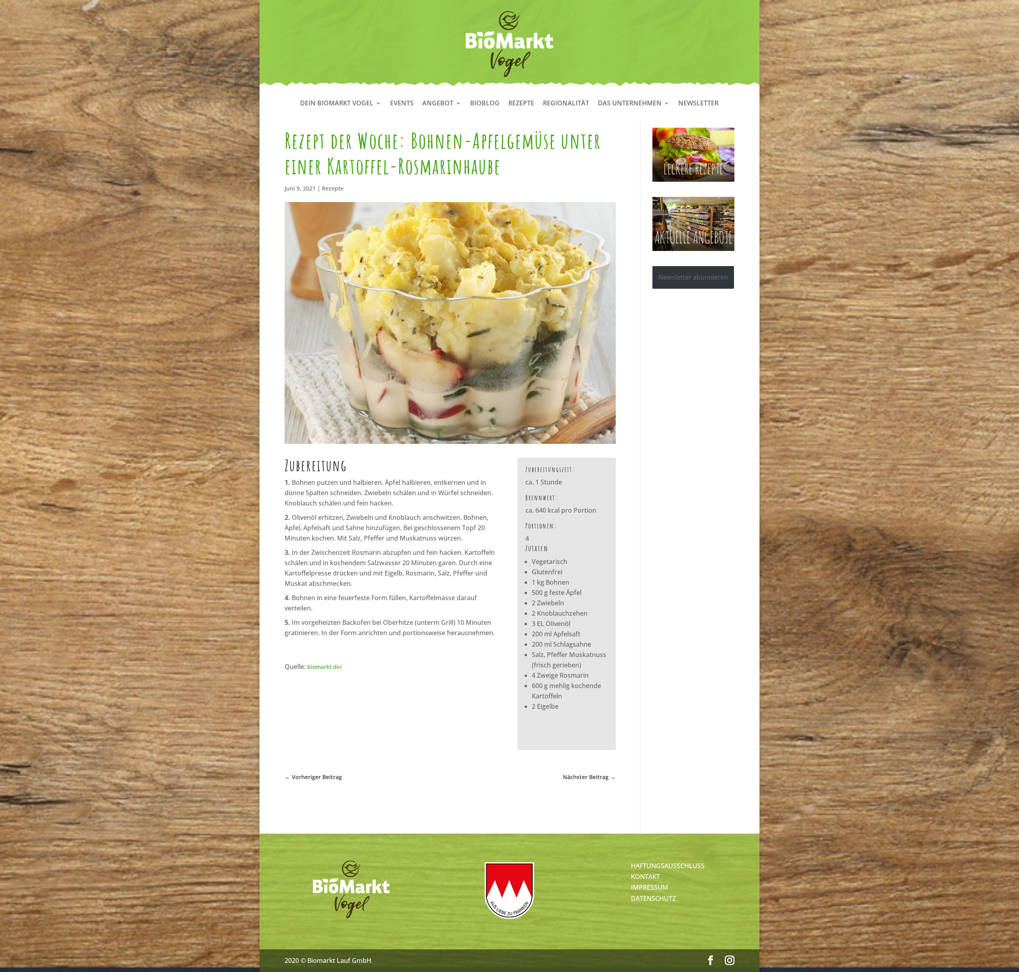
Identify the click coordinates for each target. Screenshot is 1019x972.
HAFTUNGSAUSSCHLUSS (668, 865)
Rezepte (521, 103)
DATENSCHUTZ (653, 898)
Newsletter (698, 103)
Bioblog (485, 103)
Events (402, 103)
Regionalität (566, 103)
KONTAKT (645, 876)
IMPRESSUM (649, 887)
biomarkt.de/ (324, 667)
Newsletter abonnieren (693, 277)
